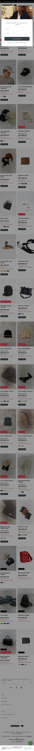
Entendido (29, 748)
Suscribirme (17, 39)
